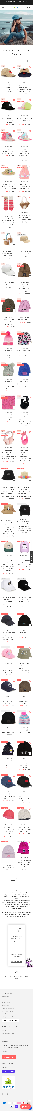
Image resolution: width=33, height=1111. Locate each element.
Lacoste (24, 249)
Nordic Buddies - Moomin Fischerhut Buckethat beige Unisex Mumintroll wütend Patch (8, 527)
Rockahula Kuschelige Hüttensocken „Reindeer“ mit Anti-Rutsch (8, 220)
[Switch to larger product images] (27, 61)
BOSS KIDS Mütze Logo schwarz (8, 731)
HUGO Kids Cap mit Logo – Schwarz (8, 120)
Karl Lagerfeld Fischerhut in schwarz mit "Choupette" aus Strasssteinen (8, 492)
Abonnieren (8, 1057)
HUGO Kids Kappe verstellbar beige (8, 87)
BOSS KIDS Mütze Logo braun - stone (24, 701)
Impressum (5, 997)
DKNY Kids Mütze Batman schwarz (24, 634)
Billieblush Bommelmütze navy (8, 763)
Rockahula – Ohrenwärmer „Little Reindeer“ (24, 217)
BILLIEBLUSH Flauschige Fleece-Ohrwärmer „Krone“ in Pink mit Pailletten (24, 455)
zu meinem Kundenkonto (9, 1011)
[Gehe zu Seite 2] (20, 879)
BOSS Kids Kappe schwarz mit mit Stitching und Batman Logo (8, 636)
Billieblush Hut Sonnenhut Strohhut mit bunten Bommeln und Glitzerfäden (24, 492)
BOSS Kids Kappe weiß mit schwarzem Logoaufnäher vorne (8, 602)
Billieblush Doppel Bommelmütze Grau (8, 385)
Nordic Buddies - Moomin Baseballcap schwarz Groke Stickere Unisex (24, 526)
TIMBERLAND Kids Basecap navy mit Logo (8, 701)
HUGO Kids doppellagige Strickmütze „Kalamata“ (8, 321)
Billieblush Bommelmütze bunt (24, 732)
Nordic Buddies (8, 518)
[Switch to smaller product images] (30, 61)
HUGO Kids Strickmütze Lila (25, 319)
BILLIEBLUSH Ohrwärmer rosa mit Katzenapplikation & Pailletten (8, 454)
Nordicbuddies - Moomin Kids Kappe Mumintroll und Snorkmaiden (24, 562)
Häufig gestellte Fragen (9, 1033)
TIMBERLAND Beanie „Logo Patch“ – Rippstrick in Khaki (24, 287)
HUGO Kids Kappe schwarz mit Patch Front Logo (25, 797)
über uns (4, 1067)
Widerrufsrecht (6, 1005)
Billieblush (24, 115)
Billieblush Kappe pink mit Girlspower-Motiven (8, 669)
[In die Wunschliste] (14, 67)
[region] (16, 976)
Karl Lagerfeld (8, 485)
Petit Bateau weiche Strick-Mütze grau (24, 829)
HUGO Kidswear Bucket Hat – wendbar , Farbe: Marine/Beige (24, 88)
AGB (3, 999)
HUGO (8, 82)
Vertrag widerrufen (10, 1020)
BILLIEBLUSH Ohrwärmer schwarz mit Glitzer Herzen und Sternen (24, 419)
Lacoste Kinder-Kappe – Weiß (8, 283)
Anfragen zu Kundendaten (10, 1017)
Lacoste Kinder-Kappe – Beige (24, 253)
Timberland (24, 280)
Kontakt (4, 1030)
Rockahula (8, 213)
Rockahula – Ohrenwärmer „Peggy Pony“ (8, 254)
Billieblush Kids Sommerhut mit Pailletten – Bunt (8, 186)
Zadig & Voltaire (24, 663)
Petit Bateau (8, 824)
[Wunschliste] (6, 7)
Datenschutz (6, 1002)
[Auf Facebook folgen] (3, 1094)
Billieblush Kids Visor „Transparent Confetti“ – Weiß (24, 153)
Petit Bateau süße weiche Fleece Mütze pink (8, 830)
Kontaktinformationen (8, 1014)
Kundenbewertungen (8, 1036)
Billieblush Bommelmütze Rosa (8, 353)
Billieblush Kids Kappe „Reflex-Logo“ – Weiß (8, 151)
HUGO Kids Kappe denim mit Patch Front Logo (8, 796)
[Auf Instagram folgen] (7, 1094)
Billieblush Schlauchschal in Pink (8, 417)
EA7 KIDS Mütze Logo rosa (8, 869)
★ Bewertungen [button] (31, 557)
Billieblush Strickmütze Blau (24, 383)
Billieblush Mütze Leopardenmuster (24, 352)
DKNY (24, 630)
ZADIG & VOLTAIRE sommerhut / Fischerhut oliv (24, 668)
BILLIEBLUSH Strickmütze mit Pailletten (24, 186)
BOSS (8, 595)
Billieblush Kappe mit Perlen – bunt (24, 120)
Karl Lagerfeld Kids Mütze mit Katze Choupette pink (24, 863)
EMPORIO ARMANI (8, 865)
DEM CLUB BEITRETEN (16, 961)
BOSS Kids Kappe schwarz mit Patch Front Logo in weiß (24, 601)
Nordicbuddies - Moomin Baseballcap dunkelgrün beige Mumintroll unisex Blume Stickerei (8, 564)
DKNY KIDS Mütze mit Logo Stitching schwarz (25, 764)
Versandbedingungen (8, 1008)
